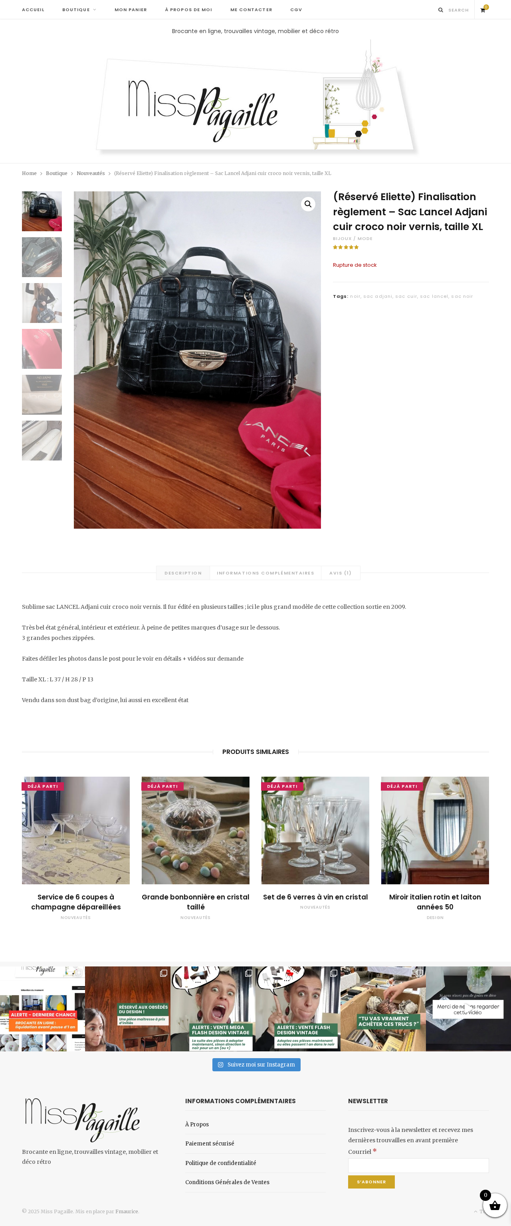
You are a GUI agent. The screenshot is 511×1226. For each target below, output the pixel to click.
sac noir (462, 296)
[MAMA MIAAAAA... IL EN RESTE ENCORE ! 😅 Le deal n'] (213, 1008)
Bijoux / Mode (353, 238)
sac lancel (434, 296)
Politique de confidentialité (220, 1163)
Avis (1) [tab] (340, 573)
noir (355, 296)
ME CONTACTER (251, 9)
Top (483, 1211)
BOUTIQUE (76, 9)
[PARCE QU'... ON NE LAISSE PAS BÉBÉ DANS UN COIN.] (298, 1008)
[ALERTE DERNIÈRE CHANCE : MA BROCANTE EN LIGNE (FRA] (42, 1008)
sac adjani (377, 296)
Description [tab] (183, 573)
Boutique (56, 173)
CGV (296, 9)
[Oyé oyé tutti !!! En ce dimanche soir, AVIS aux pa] (127, 1008)
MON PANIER (131, 9)
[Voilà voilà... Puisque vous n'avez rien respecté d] (468, 1008)
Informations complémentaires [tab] (265, 573)
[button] (308, 204)
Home (29, 173)
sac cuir (406, 296)
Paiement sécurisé (209, 1143)
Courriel (362, 1151)
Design (435, 918)
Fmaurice (126, 1211)
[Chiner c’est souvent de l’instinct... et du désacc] (383, 1008)
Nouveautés (91, 173)
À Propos (197, 1124)
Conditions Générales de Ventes (227, 1182)
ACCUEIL (33, 9)
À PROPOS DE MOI (188, 9)
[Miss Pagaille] (256, 99)
